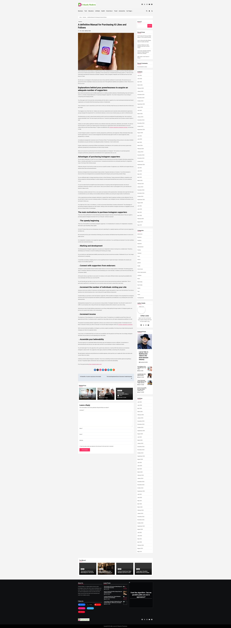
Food (138, 256)
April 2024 (139, 142)
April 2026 (139, 81)
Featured (139, 253)
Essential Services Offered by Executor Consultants (87, 393)
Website (81, 440)
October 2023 (140, 161)
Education (91, 11)
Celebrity (139, 240)
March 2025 (140, 113)
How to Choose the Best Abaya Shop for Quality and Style (106, 572)
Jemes (83, 30)
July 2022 (139, 205)
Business (80, 11)
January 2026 (140, 91)
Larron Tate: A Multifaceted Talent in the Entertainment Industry (143, 355)
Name (81, 428)
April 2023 (139, 177)
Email (80, 434)
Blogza (119, 626)
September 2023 (141, 164)
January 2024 (140, 151)
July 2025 (139, 110)
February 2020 (140, 218)
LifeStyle (97, 11)
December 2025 (140, 94)
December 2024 (140, 120)
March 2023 (140, 180)
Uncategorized (140, 297)
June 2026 (139, 78)
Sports (138, 288)
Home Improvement (141, 272)
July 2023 (139, 167)
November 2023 (140, 158)
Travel (115, 11)
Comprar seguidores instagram (125, 324)
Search (139, 21)
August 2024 (140, 132)
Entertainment (140, 246)
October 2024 (140, 126)
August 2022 (140, 202)
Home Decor (109, 11)
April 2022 (139, 215)
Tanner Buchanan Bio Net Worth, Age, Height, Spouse (141, 381)
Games (138, 259)
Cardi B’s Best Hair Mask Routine (141, 375)
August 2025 (140, 107)
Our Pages (129, 11)
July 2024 (139, 135)
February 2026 (140, 88)
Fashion (139, 250)
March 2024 (140, 145)
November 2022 (140, 193)
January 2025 (140, 116)
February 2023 (140, 183)
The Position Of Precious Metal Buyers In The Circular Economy (88, 572)
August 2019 (140, 221)
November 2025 (140, 97)
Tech (85, 11)
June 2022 (139, 209)
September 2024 (141, 129)
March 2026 (140, 85)
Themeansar (124, 626)
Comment (81, 410)
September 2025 (141, 104)
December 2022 (140, 190)
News (138, 278)
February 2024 (140, 148)
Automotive (122, 11)
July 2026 (139, 75)
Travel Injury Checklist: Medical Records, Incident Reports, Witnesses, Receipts (144, 52)
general (139, 262)
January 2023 (140, 186)
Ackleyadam (85, 395)
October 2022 (140, 196)
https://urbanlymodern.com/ (95, 364)
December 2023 (140, 155)
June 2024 (139, 139)
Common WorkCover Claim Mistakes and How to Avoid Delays (143, 46)
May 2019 (139, 225)
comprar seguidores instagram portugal (118, 127)
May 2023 (139, 174)
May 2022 (139, 212)
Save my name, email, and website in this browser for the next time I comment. (96, 446)
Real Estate (139, 281)
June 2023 (139, 170)
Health (103, 11)
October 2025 (140, 100)
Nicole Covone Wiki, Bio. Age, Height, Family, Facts (142, 389)
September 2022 (141, 199)
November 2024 (140, 123)
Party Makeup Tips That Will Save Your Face (141, 367)
